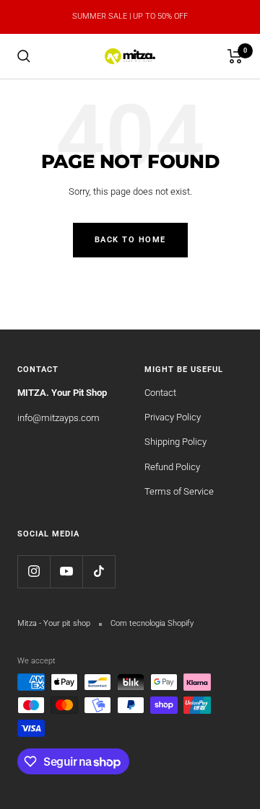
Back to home (130, 239)
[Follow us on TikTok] (98, 571)
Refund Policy (172, 466)
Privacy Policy (172, 417)
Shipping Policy (175, 441)
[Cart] (235, 56)
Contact (160, 392)
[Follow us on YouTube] (66, 571)
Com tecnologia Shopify (152, 623)
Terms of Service (179, 491)
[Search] (23, 56)
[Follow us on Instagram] (33, 571)
